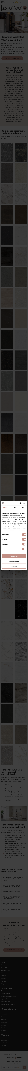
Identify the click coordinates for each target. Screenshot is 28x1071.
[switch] (24, 539)
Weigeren (14, 566)
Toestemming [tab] (5, 507)
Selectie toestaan (14, 561)
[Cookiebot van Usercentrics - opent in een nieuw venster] (19, 503)
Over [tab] (23, 507)
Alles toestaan (14, 556)
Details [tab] (14, 507)
